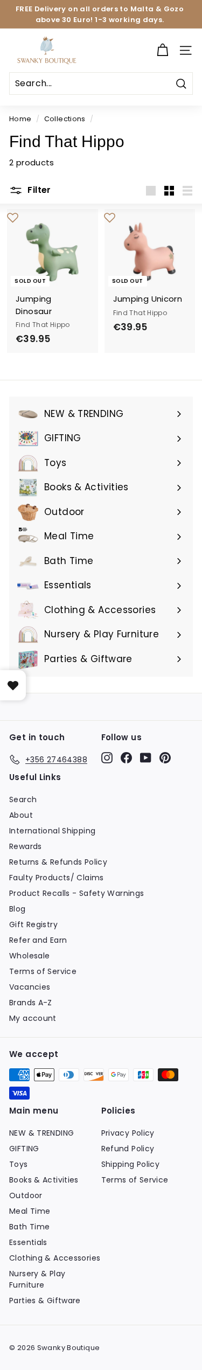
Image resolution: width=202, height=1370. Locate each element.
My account (33, 1018)
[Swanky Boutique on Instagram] (107, 758)
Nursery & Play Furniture (37, 1279)
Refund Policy (128, 1148)
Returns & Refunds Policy (58, 862)
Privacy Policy (128, 1133)
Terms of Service (42, 971)
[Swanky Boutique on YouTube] (145, 758)
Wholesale (29, 955)
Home (20, 118)
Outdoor (26, 1195)
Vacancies (29, 987)
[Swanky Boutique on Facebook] (126, 758)
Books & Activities (44, 1179)
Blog (17, 908)
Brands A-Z (30, 1002)
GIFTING (24, 1148)
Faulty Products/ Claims (56, 877)
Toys (18, 1164)
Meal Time (29, 1211)
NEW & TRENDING (41, 1133)
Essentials (28, 1242)
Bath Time (29, 1226)
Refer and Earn (38, 940)
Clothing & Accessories (54, 1258)
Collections (65, 118)
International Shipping (52, 830)
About (21, 815)
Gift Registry (33, 924)
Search (23, 799)
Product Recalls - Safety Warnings (76, 893)
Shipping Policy (130, 1164)
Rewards (25, 846)
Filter (38, 190)
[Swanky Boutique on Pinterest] (165, 758)
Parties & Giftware (45, 1300)
